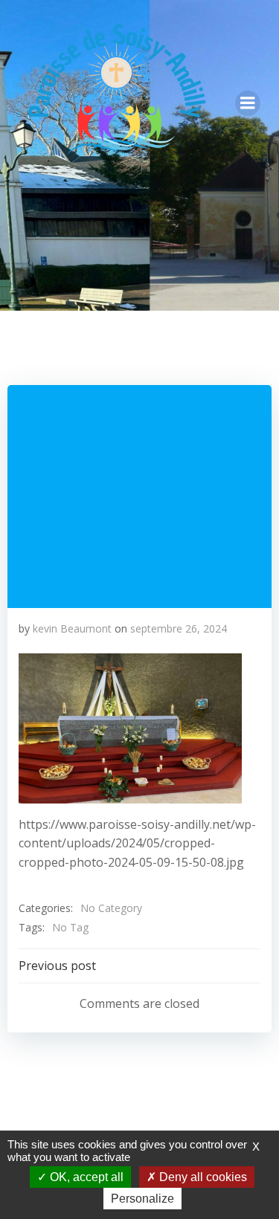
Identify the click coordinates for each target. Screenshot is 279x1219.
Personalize (142, 1198)
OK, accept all (85, 1177)
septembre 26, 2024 (178, 628)
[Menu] (247, 103)
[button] (130, 728)
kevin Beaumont (72, 628)
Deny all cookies (201, 1177)
